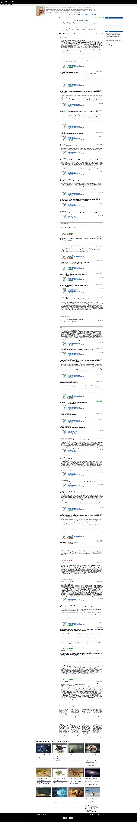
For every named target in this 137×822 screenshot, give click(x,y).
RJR (73, 14)
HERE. (73, 737)
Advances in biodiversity (41, 780)
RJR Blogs (107, 25)
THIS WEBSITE (92, 14)
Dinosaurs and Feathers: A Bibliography (76, 781)
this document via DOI (71, 64)
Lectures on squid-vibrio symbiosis (59, 778)
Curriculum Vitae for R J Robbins (111, 44)
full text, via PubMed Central (72, 289)
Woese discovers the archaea (42, 778)
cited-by (78, 65)
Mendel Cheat (20, 821)
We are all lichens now (57, 780)
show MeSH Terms (70, 68)
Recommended (10, 821)
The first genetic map (56, 758)
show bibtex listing (70, 67)
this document (69, 65)
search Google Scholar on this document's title (75, 66)
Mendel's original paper (57, 756)
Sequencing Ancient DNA (73, 783)
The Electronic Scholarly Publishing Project (63, 735)
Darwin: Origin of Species (57, 754)
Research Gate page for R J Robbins (111, 38)
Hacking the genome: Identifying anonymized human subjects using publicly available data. (59, 803)
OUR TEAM (77, 14)
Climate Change (40, 787)
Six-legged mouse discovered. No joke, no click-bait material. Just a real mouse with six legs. (92, 799)
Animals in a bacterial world (58, 782)
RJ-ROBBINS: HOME (3, 821)
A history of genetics (56, 760)
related (74, 65)
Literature (16, 821)
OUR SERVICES (84, 14)
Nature (120, 40)
